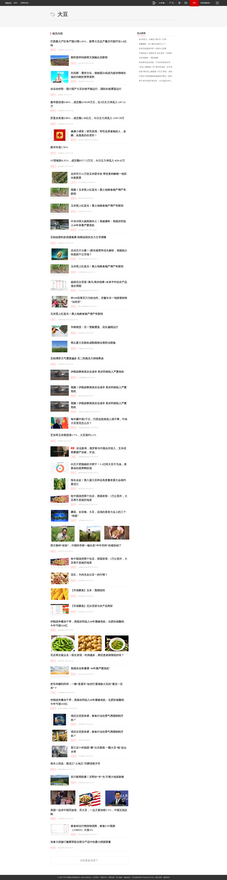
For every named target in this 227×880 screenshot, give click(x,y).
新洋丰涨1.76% (59, 147)
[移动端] (154, 3)
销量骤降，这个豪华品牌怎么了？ (152, 44)
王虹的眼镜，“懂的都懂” (149, 58)
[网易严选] (171, 3)
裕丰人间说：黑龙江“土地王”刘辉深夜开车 (75, 763)
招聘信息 (111, 877)
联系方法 (104, 877)
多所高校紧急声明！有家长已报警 (152, 49)
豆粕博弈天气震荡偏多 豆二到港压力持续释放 (77, 358)
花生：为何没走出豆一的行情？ (89, 574)
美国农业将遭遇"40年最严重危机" (90, 668)
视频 (73, 457)
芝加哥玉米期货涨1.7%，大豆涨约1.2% (73, 435)
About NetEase (86, 877)
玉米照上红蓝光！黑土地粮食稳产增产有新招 (97, 205)
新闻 (73, 182)
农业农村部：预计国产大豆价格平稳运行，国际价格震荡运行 (85, 88)
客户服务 (119, 877)
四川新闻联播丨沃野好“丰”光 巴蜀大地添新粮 (97, 776)
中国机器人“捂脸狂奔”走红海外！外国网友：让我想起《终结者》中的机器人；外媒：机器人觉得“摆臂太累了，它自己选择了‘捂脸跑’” (158, 53)
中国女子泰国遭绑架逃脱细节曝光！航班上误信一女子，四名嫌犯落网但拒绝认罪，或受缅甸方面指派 (158, 76)
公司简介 (96, 877)
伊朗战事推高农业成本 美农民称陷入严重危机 (97, 371)
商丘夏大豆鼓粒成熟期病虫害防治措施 (93, 342)
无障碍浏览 (24, 3)
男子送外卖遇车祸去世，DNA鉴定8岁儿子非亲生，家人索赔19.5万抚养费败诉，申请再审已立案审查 (158, 81)
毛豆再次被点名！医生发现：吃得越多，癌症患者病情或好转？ (87, 655)
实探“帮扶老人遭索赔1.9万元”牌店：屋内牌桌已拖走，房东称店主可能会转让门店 (158, 72)
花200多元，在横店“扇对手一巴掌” (153, 39)
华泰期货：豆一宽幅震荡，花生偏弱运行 (94, 327)
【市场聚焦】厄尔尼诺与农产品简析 (92, 605)
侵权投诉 (166, 877)
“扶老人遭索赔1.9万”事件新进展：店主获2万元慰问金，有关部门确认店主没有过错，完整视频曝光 (158, 67)
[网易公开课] (162, 3)
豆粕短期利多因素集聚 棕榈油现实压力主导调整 (78, 237)
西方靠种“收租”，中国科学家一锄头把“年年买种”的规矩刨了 (85, 545)
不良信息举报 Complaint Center (143, 877)
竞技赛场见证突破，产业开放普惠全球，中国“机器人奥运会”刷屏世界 (158, 62)
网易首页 (8, 3)
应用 (15, 3)
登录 (194, 3)
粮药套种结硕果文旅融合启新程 (89, 57)
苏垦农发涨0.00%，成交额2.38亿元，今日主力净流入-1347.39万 (87, 118)
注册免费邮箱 (205, 3)
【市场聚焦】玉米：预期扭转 (88, 590)
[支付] (179, 3)
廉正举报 (159, 877)
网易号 (53, 50)
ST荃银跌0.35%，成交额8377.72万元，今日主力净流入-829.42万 (87, 160)
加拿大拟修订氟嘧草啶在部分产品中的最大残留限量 (80, 841)
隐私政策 (127, 877)
